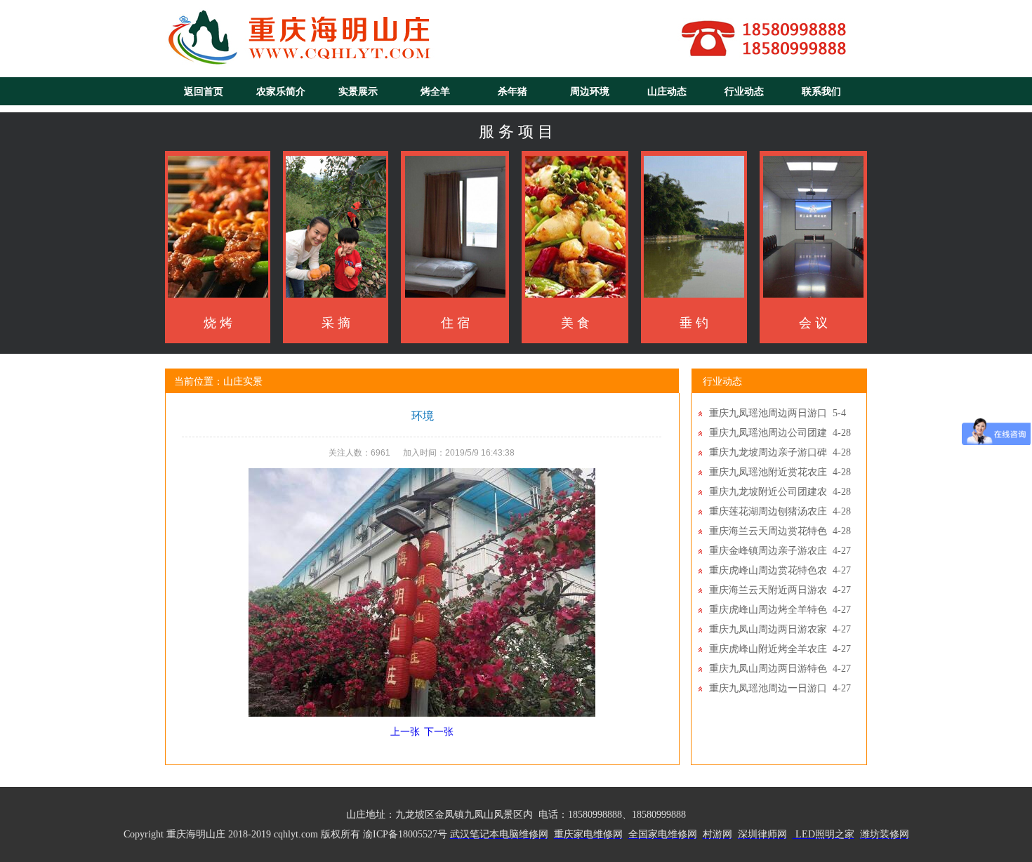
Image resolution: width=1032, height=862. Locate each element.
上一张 (405, 732)
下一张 (439, 732)
